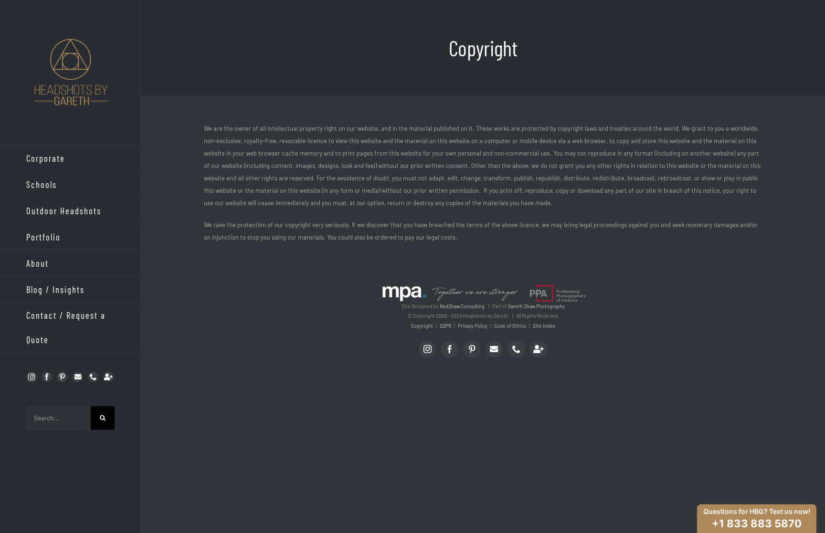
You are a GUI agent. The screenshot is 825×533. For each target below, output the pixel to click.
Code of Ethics (510, 326)
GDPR (445, 326)
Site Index (544, 326)
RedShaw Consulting (462, 306)
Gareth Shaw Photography (536, 306)
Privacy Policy (472, 326)
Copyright (422, 326)
